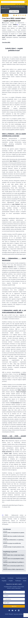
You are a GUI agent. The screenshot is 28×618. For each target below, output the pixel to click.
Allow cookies (15, 11)
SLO (18, 4)
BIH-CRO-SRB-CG (23, 4)
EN (16, 4)
